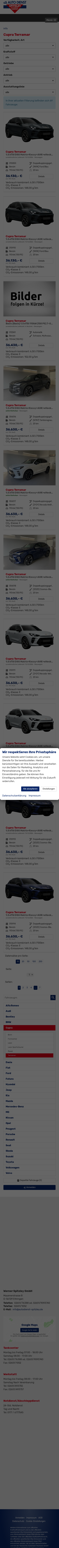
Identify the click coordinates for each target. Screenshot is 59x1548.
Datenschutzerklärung (14, 795)
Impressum (35, 795)
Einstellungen (49, 789)
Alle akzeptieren (30, 789)
